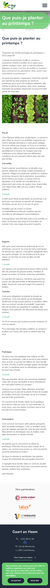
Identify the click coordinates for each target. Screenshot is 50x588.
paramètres (10, 575)
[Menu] (45, 5)
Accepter (16, 581)
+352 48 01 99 (27, 539)
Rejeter (35, 581)
